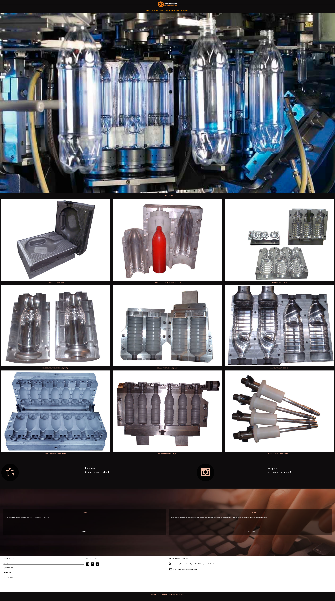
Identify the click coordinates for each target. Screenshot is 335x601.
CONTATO (6, 563)
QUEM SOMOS (8, 568)
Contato (186, 10)
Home (148, 10)
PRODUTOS (7, 572)
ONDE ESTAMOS (8, 577)
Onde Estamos (176, 10)
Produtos (155, 10)
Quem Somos (165, 10)
